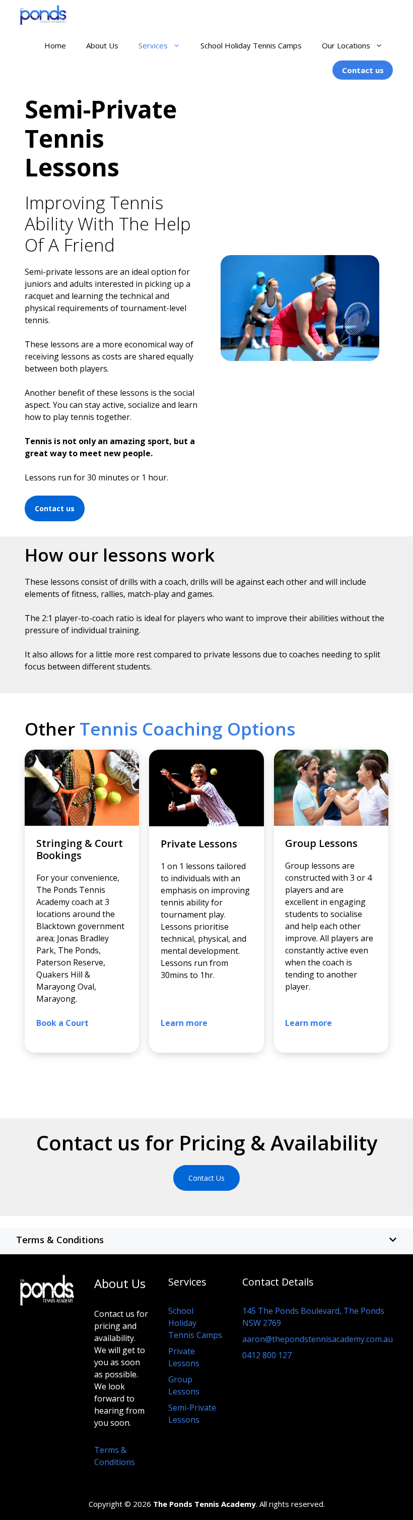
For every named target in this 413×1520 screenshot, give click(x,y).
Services (153, 45)
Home (55, 45)
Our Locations (346, 45)
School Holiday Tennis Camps (251, 45)
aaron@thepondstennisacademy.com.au (317, 1339)
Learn (173, 1022)
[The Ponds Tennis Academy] (43, 15)
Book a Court (62, 1022)
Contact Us (206, 1178)
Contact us (363, 70)
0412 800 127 (267, 1355)
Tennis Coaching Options (187, 729)
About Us (102, 45)
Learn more (308, 1022)
